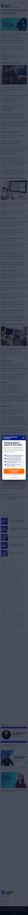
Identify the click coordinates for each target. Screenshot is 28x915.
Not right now (14, 477)
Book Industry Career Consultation (14, 471)
